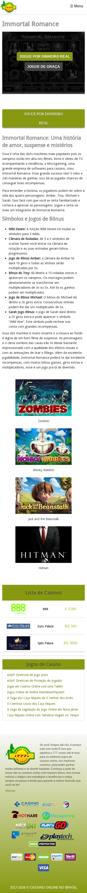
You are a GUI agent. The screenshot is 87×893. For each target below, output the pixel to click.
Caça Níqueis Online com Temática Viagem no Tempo (43, 715)
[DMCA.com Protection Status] (43, 845)
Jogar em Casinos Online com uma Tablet (35, 686)
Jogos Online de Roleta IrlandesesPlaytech (35, 692)
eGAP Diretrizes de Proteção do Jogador (34, 680)
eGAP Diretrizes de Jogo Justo (27, 675)
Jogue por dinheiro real (44, 56)
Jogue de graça (43, 67)
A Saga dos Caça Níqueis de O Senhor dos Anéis (40, 698)
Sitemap (10, 790)
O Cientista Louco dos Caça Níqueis (31, 703)
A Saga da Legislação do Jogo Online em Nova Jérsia (42, 709)
